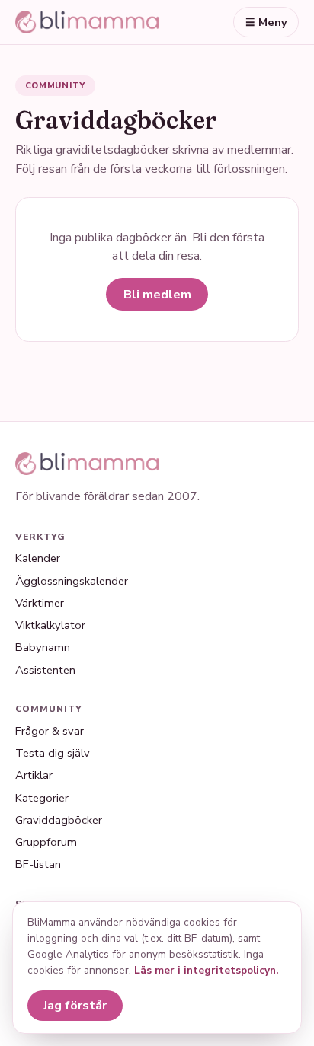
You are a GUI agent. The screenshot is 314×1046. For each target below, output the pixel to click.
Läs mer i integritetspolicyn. (206, 970)
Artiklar (34, 775)
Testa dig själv (52, 753)
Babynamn (42, 647)
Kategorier (42, 797)
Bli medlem (157, 294)
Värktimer (39, 603)
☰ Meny (266, 22)
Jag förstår (75, 1005)
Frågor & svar (49, 730)
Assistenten (45, 670)
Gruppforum (46, 842)
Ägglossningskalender (71, 580)
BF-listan (38, 864)
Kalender (37, 558)
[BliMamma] (87, 22)
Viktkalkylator (50, 625)
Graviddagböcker (58, 820)
